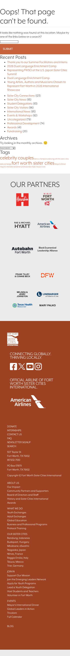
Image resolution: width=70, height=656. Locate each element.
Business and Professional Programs (27, 524)
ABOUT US (13, 482)
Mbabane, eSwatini (18, 545)
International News (18, 111)
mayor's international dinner (10, 167)
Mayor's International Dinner (23, 604)
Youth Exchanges (16, 512)
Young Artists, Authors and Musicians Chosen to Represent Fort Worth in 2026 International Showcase (36, 86)
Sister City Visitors (17, 107)
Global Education (17, 520)
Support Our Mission (18, 575)
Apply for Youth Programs (21, 583)
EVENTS (11, 601)
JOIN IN (11, 571)
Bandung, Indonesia (18, 538)
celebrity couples (17, 157)
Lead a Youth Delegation (21, 587)
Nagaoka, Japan (16, 549)
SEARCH (11, 446)
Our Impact (13, 486)
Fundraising (14, 131)
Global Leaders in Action (20, 608)
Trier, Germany (15, 565)
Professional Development (23, 123)
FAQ (9, 438)
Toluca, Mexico (15, 561)
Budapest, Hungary (18, 541)
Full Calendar (14, 616)
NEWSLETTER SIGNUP (19, 442)
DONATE (12, 426)
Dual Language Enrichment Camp (28, 78)
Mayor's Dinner (60, 164)
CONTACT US (14, 434)
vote (43, 167)
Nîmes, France (15, 553)
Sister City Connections (21, 95)
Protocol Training (16, 528)
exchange (7, 164)
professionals (26, 167)
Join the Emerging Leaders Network (26, 579)
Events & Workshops (19, 115)
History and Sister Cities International (27, 498)
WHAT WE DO (15, 508)
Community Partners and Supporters (27, 490)
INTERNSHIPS (14, 430)
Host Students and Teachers (22, 591)
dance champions (41, 159)
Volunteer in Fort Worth (20, 595)
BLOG (10, 626)
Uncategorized (16, 119)
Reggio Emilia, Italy (17, 557)
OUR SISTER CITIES (17, 534)
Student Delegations (19, 103)
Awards (12, 127)
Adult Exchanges (16, 516)
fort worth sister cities (33, 163)
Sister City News (16, 99)
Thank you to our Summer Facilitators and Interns (37, 62)
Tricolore (12, 612)
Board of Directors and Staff (22, 494)
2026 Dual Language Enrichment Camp (32, 66)
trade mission (37, 167)
